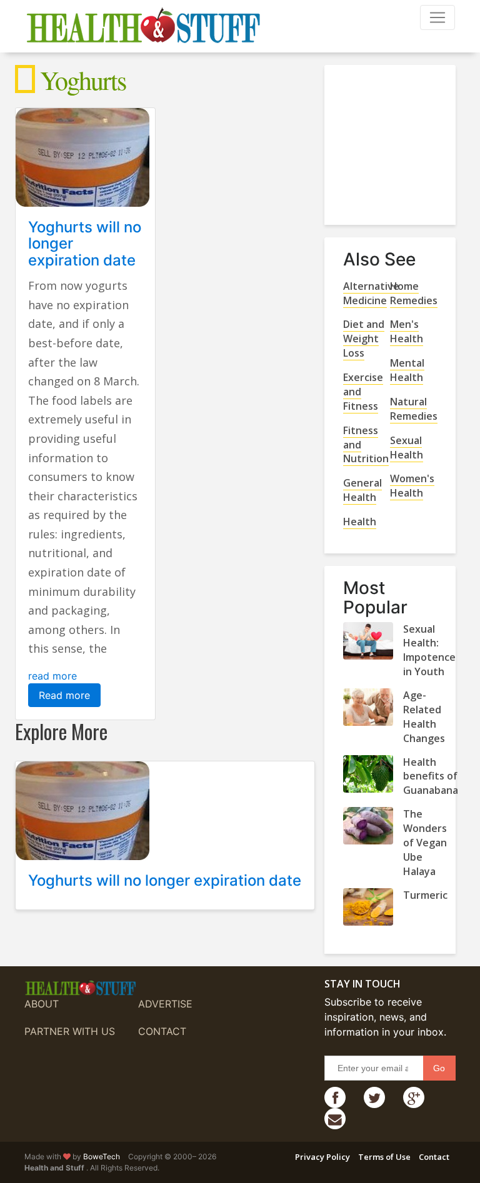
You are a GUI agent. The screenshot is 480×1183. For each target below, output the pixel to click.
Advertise (165, 1003)
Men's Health (406, 331)
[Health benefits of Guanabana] (368, 774)
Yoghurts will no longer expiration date (164, 880)
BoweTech (101, 1156)
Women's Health (412, 486)
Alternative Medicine (371, 293)
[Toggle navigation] (437, 17)
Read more (64, 695)
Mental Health (407, 370)
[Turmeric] (368, 907)
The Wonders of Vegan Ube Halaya (425, 842)
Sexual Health (406, 447)
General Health (362, 490)
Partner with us (69, 1031)
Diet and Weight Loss (363, 338)
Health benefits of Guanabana (430, 776)
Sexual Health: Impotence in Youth (429, 650)
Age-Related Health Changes (424, 716)
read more (52, 676)
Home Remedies (414, 293)
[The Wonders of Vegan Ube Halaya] (368, 825)
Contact (162, 1031)
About (41, 1003)
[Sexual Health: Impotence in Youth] (368, 641)
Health (359, 521)
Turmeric (425, 895)
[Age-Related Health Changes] (368, 707)
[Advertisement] (411, 139)
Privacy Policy (322, 1156)
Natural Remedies (414, 409)
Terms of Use (384, 1156)
